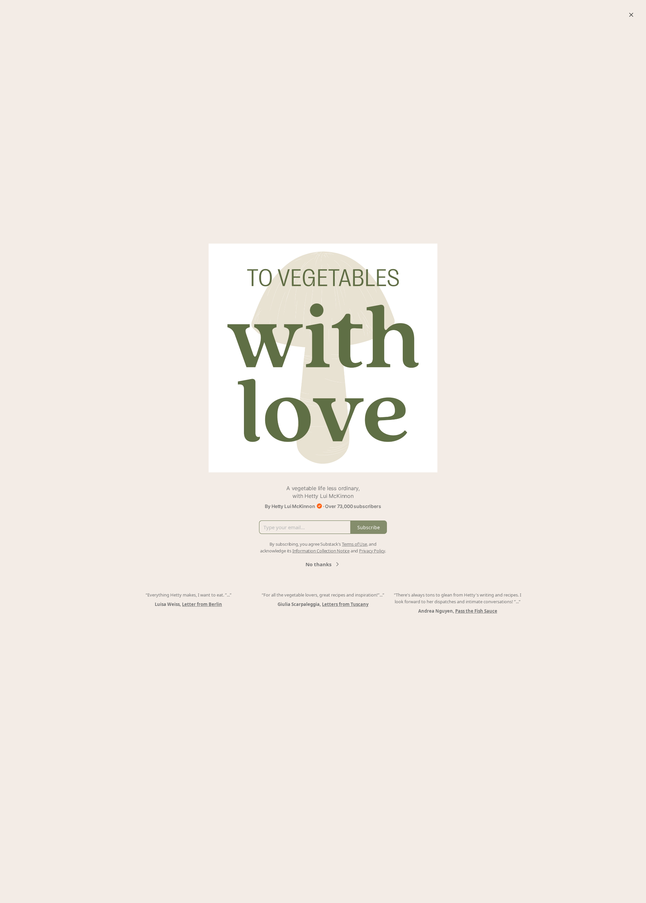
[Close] (631, 15)
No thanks (318, 564)
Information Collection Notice (321, 551)
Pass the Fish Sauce (476, 611)
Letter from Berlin (202, 604)
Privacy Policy (372, 551)
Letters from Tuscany (345, 604)
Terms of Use (354, 544)
